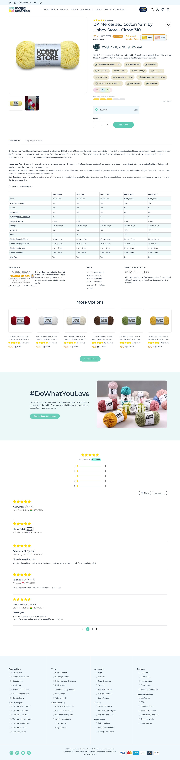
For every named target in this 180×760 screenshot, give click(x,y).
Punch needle (60, 694)
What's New (50, 9)
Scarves (101, 685)
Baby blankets (104, 723)
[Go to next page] (97, 629)
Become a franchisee (149, 689)
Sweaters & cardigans (107, 710)
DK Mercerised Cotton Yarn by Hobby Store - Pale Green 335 (130, 338)
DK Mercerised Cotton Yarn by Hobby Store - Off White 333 (76, 338)
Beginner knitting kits (64, 715)
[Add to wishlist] (168, 25)
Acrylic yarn (17, 685)
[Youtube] (35, 3)
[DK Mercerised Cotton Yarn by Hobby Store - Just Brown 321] (104, 320)
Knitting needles (62, 677)
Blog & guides (61, 727)
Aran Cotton (57, 194)
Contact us (145, 698)
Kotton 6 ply (152, 194)
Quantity (96, 118)
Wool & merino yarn (21, 694)
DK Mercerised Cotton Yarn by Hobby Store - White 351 (46, 338)
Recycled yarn (18, 698)
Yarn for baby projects (21, 706)
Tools (73, 9)
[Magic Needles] (19, 9)
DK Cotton (80, 194)
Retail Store (119, 9)
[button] (99, 20)
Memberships (146, 681)
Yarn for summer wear (22, 719)
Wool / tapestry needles (65, 689)
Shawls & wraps (105, 706)
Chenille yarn (18, 681)
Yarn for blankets (19, 727)
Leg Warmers (103, 698)
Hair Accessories (105, 689)
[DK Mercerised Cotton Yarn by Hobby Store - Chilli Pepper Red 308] (20, 320)
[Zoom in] (81, 21)
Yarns (63, 9)
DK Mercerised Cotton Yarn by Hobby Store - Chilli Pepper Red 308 (18, 338)
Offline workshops (63, 719)
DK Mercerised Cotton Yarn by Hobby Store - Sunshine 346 (158, 338)
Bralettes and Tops (106, 715)
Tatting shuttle (61, 698)
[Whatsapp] (41, 3)
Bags (100, 672)
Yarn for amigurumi (20, 710)
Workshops (145, 677)
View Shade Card (104, 90)
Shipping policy (147, 706)
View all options (90, 359)
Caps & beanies (104, 681)
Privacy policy (146, 723)
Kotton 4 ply (128, 194)
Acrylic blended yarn (21, 689)
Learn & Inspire (102, 9)
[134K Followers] (17, 753)
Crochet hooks (61, 672)
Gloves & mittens (105, 694)
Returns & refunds (148, 710)
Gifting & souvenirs (106, 731)
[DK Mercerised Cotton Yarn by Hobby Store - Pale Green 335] (131, 320)
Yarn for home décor (21, 715)
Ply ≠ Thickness (23, 217)
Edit (135, 109)
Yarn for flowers (19, 732)
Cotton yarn (17, 672)
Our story (145, 672)
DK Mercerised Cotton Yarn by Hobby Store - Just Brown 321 (102, 338)
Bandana (101, 677)
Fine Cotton (104, 194)
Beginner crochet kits (63, 710)
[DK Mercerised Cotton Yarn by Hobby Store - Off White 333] (76, 320)
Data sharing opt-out (149, 715)
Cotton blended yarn (21, 677)
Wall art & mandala (106, 727)
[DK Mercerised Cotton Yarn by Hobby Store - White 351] (48, 320)
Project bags (60, 685)
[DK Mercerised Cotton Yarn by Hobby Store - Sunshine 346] (159, 320)
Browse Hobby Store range (45, 416)
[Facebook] (10, 3)
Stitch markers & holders (65, 681)
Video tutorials (61, 723)
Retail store (145, 685)
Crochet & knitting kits (64, 706)
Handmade (85, 9)
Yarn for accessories (21, 723)
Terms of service (147, 719)
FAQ (143, 702)
